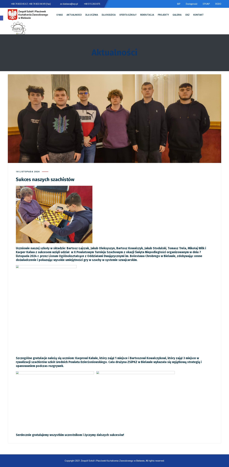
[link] (1, 18)
